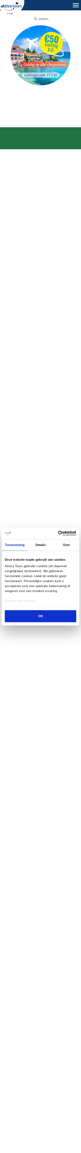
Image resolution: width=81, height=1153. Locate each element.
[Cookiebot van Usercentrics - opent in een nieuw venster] (58, 533)
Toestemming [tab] (15, 545)
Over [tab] (66, 545)
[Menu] (76, 7)
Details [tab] (41, 545)
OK (40, 616)
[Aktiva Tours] (12, 7)
